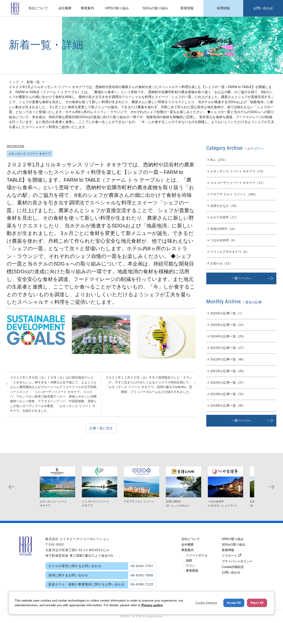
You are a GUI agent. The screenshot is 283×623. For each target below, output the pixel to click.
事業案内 (187, 550)
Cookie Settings (206, 602)
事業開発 (190, 570)
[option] (141, 485)
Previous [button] (11, 487)
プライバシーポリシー (237, 561)
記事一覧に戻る (101, 428)
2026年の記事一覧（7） (227, 313)
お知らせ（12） (221, 263)
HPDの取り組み (233, 539)
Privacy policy (152, 605)
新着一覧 (33, 82)
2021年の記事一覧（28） (228, 371)
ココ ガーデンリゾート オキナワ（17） (237, 183)
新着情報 (228, 550)
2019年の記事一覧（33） (228, 394)
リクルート (230, 555)
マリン (189, 565)
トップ (14, 82)
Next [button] (271, 487)
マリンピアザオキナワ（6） (229, 252)
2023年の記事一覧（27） (228, 348)
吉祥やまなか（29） (224, 206)
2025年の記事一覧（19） (228, 325)
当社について (190, 539)
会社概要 (187, 544)
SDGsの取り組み (233, 544)
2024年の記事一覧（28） (228, 336)
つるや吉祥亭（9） (223, 240)
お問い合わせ (231, 572)
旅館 (187, 560)
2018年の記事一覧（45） (228, 405)
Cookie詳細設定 (233, 567)
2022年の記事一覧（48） (228, 359)
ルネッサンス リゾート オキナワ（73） (237, 171)
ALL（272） (218, 160)
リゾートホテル (195, 555)
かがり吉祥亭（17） (224, 217)
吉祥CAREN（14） (223, 229)
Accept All (234, 602)
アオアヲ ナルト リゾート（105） (234, 194)
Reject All (257, 602)
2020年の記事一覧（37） (228, 382)
